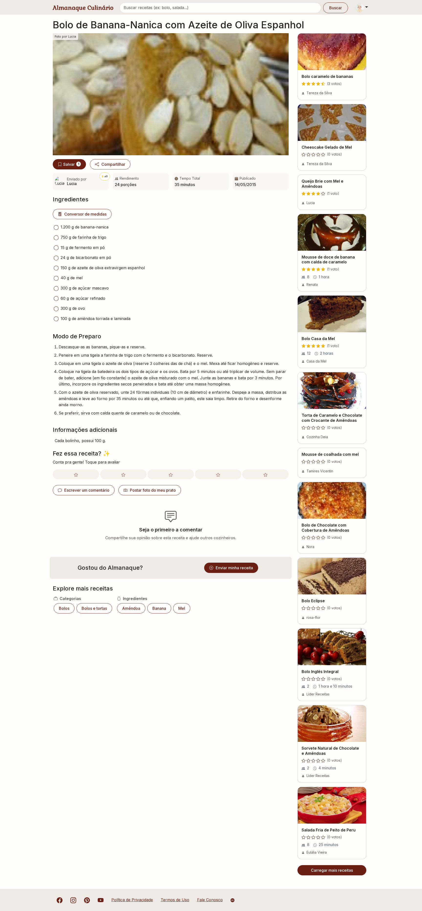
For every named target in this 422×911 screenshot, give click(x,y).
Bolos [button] (64, 608)
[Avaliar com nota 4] (218, 474)
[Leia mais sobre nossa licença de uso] (232, 900)
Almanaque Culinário (83, 7)
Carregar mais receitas (332, 870)
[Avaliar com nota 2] (123, 474)
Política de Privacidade (132, 899)
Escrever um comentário (86, 490)
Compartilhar (113, 164)
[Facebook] (60, 899)
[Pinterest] (87, 899)
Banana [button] (159, 608)
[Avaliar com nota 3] (171, 474)
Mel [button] (181, 608)
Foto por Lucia (65, 36)
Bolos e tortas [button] (94, 608)
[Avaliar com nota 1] (76, 474)
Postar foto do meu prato (153, 490)
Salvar (71, 164)
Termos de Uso (175, 899)
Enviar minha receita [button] (234, 567)
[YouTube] (101, 899)
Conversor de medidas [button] (85, 214)
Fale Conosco (210, 899)
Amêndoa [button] (131, 608)
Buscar (335, 7)
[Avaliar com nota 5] (265, 474)
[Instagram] (73, 899)
